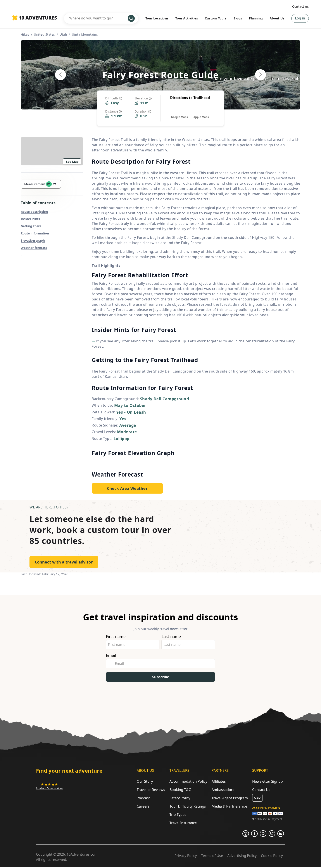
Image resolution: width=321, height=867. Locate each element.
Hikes (25, 34)
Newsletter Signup (267, 781)
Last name (171, 636)
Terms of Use (212, 855)
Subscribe (160, 677)
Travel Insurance (183, 822)
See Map (72, 162)
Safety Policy (179, 798)
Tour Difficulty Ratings (187, 806)
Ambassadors (223, 789)
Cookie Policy (272, 855)
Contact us (300, 6)
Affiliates (219, 781)
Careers (143, 806)
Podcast (143, 798)
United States (44, 34)
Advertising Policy (242, 855)
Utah (63, 34)
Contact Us (261, 789)
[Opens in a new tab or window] (245, 833)
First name (116, 636)
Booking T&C (180, 789)
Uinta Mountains (85, 34)
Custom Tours (215, 18)
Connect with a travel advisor (64, 562)
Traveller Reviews (151, 789)
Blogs (237, 18)
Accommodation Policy (188, 781)
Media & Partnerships (230, 806)
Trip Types (177, 814)
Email (111, 655)
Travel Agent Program (230, 798)
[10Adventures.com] (34, 18)
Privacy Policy (185, 855)
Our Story (145, 781)
